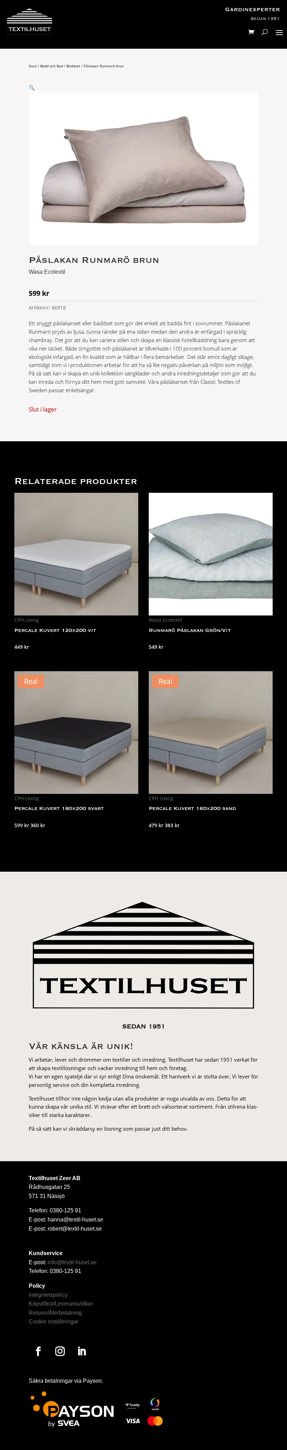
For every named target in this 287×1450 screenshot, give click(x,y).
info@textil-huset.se (72, 1262)
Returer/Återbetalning (55, 1313)
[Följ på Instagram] (59, 1351)
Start (33, 65)
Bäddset (73, 65)
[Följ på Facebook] (38, 1351)
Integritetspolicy (48, 1295)
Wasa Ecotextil (47, 272)
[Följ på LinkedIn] (81, 1351)
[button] (32, 87)
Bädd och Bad (51, 65)
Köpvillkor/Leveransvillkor (61, 1304)
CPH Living (26, 620)
